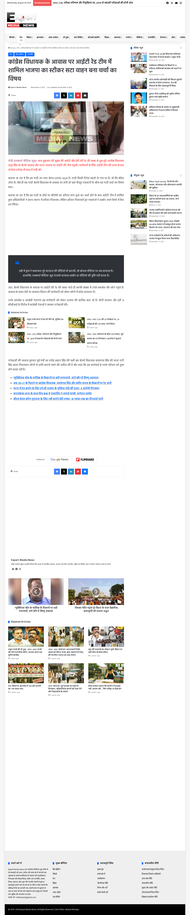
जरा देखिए (78, 37)
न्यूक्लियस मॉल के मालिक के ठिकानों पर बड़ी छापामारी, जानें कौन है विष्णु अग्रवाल (55, 378)
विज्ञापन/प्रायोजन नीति (149, 897)
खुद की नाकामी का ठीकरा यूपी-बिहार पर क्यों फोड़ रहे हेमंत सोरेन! (105, 651)
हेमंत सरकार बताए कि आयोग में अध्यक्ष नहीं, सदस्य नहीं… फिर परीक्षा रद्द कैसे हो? (105, 687)
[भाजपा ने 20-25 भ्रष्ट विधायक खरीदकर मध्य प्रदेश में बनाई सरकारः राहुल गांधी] (139, 57)
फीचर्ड (11, 37)
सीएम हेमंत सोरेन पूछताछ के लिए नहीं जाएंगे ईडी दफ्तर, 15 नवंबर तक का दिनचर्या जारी (58, 399)
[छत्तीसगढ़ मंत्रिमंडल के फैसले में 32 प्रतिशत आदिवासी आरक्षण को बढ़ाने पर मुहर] (139, 68)
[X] (64, 95)
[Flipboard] (85, 459)
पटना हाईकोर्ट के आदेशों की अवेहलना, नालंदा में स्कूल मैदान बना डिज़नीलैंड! (165, 237)
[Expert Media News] (22, 19)
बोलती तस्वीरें (93, 37)
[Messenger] (85, 472)
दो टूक (66, 37)
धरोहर (182, 37)
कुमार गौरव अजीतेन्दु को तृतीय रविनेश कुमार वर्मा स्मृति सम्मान (164, 95)
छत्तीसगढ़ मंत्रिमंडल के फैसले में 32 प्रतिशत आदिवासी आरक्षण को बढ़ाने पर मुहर (165, 68)
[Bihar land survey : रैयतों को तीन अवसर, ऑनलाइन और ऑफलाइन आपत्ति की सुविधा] (139, 184)
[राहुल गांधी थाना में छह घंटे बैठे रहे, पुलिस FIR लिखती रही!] (16, 322)
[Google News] (60, 459)
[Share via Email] (85, 95)
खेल (173, 37)
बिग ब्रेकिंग (20, 54)
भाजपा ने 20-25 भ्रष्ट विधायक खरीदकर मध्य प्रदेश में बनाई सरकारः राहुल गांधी (164, 55)
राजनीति (151, 37)
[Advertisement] (125, 16)
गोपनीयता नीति (102, 883)
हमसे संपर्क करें (102, 892)
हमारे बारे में (101, 874)
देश (21, 37)
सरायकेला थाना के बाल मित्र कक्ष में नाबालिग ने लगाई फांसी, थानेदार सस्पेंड (52, 394)
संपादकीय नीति (147, 883)
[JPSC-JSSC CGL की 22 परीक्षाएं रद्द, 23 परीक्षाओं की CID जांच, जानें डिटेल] (76, 322)
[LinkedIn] (71, 95)
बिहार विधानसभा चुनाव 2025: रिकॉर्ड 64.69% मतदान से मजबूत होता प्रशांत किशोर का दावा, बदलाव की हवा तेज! (165, 224)
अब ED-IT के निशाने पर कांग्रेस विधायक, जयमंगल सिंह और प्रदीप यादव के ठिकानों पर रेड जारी (62, 383)
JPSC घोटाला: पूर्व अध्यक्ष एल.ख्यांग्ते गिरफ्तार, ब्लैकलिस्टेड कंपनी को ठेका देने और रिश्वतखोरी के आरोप (65, 688)
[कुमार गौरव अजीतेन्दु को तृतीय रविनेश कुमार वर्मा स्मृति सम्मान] (139, 98)
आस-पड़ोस (53, 37)
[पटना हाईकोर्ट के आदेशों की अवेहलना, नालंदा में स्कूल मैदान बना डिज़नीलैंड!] (139, 239)
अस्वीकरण (101, 878)
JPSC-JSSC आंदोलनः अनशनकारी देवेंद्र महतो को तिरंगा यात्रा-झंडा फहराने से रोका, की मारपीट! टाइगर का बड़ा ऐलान (66, 652)
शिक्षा (106, 37)
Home (12, 48)
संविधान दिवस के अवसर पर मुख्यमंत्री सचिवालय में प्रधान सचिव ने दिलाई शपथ (164, 110)
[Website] (13, 569)
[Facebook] (57, 95)
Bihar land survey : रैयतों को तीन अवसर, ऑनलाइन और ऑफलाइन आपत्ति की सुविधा (165, 185)
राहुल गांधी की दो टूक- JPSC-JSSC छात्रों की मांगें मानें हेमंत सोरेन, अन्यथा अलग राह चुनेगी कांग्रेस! (25, 652)
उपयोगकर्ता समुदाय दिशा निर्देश (153, 869)
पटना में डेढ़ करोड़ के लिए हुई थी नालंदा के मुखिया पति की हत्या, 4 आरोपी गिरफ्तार (56, 388)
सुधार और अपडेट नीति (149, 887)
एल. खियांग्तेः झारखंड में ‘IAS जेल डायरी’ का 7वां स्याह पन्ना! (24, 687)
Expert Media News (18, 87)
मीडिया (139, 37)
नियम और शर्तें (102, 887)
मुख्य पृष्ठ (100, 869)
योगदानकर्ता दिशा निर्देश (150, 892)
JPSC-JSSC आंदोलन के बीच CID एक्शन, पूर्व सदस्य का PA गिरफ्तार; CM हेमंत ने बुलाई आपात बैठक (105, 339)
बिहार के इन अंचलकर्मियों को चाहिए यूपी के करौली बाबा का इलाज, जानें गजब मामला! (164, 199)
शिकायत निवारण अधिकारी (151, 874)
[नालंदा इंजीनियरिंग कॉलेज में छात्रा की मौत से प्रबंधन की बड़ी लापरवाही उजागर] (139, 213)
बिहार (29, 37)
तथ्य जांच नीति (147, 878)
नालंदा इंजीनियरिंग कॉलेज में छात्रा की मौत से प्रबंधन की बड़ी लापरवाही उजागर (165, 211)
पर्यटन (128, 37)
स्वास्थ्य (117, 37)
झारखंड (40, 37)
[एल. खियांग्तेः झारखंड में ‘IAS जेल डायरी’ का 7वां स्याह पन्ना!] (26, 673)
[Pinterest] (78, 95)
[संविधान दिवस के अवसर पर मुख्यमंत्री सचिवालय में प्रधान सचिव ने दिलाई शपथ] (139, 111)
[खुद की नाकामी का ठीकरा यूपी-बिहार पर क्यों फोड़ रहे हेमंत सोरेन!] (106, 637)
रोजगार (163, 37)
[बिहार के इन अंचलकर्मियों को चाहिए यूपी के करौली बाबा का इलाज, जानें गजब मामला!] (139, 199)
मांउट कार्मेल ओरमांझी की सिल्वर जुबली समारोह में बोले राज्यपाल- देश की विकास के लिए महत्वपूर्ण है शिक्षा (165, 83)
